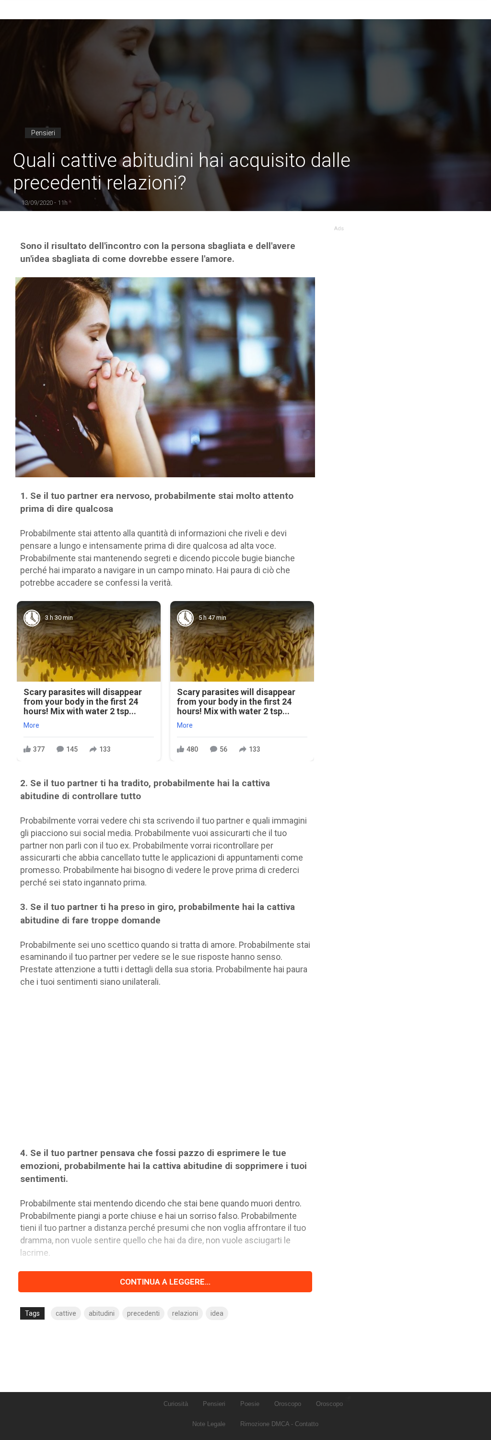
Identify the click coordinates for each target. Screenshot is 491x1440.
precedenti (143, 1313)
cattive (66, 1313)
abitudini (102, 1313)
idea (216, 1313)
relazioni (185, 1313)
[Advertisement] (165, 1067)
